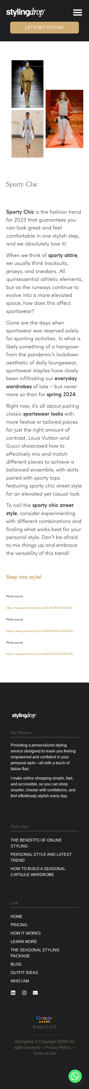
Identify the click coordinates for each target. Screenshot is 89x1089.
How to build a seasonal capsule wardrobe (38, 872)
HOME (16, 916)
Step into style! (24, 577)
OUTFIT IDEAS (24, 973)
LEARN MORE (24, 942)
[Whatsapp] (75, 1076)
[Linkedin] (13, 992)
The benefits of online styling (36, 843)
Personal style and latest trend (41, 857)
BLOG (16, 964)
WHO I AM (20, 981)
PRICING (19, 925)
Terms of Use (44, 1053)
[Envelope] (35, 992)
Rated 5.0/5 (44, 1027)
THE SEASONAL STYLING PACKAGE (35, 953)
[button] (77, 12)
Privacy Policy (57, 1047)
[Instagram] (24, 992)
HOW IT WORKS (26, 933)
